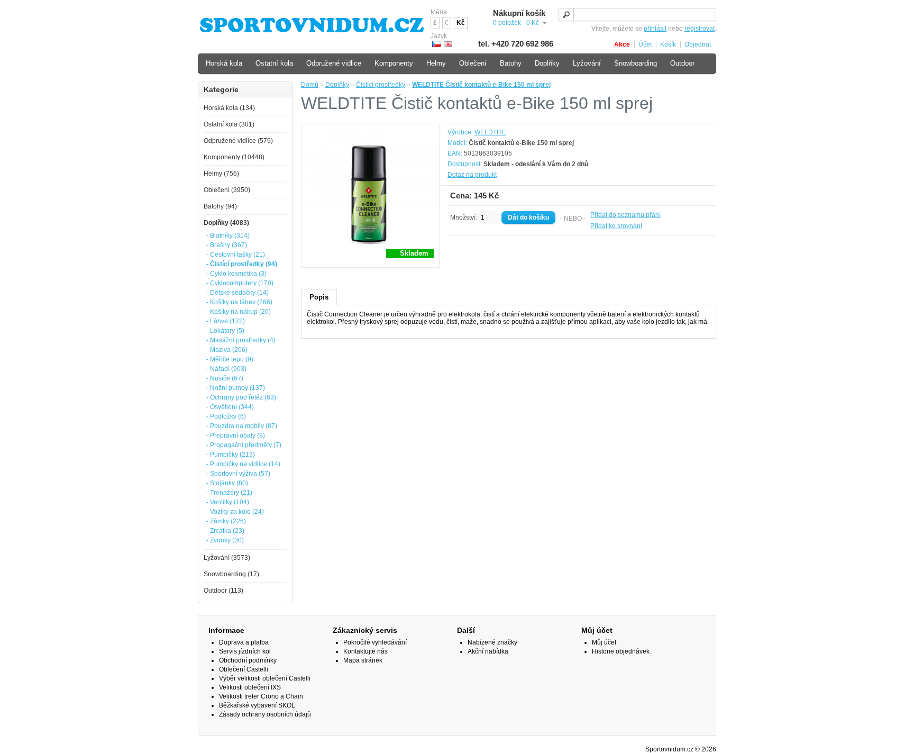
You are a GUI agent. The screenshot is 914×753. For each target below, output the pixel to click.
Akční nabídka (488, 651)
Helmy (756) (221, 173)
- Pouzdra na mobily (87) (241, 426)
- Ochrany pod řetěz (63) (241, 397)
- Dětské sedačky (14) (237, 292)
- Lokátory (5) (225, 330)
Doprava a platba (244, 642)
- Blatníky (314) (228, 235)
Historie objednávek (621, 651)
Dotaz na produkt (472, 174)
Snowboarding (635, 63)
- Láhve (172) (225, 321)
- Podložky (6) (226, 416)
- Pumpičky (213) (230, 454)
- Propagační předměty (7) (243, 445)
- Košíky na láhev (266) (239, 302)
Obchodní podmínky (248, 660)
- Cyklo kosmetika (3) (236, 273)
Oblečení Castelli (243, 669)
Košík (668, 44)
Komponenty (393, 63)
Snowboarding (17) (231, 574)
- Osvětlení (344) (230, 407)
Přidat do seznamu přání (625, 215)
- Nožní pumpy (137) (235, 388)
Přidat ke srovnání (616, 226)
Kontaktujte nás (365, 651)
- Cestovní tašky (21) (235, 254)
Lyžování (587, 63)
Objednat (697, 44)
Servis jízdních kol (245, 651)
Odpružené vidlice (333, 63)
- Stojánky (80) (227, 483)
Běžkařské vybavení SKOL (257, 705)
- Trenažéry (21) (229, 492)
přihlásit (655, 28)
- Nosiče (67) (224, 378)
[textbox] (637, 14)
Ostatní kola (274, 63)
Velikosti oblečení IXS (250, 687)
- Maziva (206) (227, 349)
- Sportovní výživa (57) (238, 473)
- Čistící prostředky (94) (241, 264)
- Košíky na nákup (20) (238, 311)
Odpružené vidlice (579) (238, 140)
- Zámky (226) (226, 521)
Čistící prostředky (380, 84)
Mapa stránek (362, 660)
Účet (645, 44)
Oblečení (473, 63)
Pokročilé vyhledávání (375, 642)
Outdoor (682, 63)
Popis (318, 297)
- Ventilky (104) (227, 502)
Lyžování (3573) (227, 557)
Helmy (436, 63)
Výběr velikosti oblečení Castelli (264, 678)
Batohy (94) (220, 206)
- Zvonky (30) (225, 540)
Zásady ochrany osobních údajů (265, 714)
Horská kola (224, 63)
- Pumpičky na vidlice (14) (243, 464)
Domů (309, 84)
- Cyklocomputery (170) (239, 283)
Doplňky (337, 84)
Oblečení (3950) (227, 190)
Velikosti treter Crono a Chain (261, 696)
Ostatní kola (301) (229, 124)
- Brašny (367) (226, 245)
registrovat (699, 28)
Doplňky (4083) (226, 222)
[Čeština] (436, 44)
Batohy (511, 63)
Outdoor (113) (223, 590)
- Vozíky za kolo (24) (235, 511)
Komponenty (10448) (234, 157)
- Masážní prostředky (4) (241, 340)
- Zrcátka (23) (225, 530)
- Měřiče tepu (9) (229, 359)
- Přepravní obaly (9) (235, 435)
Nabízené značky (492, 642)
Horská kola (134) (229, 108)
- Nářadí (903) (226, 369)
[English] (448, 44)
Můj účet (604, 642)
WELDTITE (490, 132)
